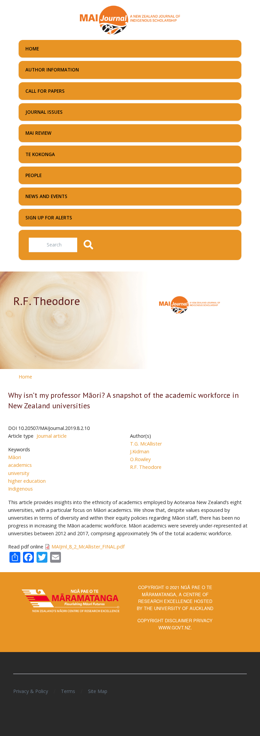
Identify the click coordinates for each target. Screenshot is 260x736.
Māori (14, 457)
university (18, 473)
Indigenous (20, 488)
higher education (27, 481)
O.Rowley (140, 459)
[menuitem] (130, 48)
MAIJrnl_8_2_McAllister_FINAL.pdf (88, 546)
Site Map (97, 691)
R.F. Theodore (145, 467)
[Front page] (130, 19)
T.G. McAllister (146, 443)
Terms (68, 691)
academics (20, 465)
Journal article (52, 436)
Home (25, 376)
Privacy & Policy (30, 691)
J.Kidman (139, 451)
